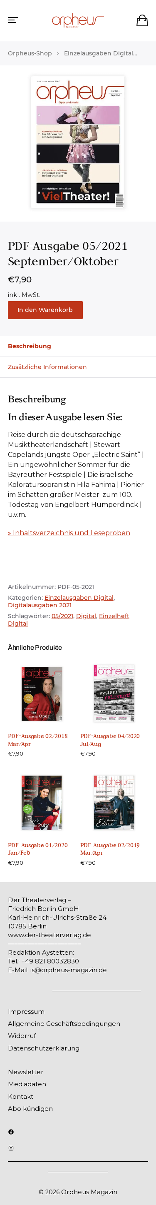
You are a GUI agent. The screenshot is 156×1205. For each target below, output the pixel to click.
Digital (86, 616)
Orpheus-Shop (30, 53)
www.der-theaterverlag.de (49, 935)
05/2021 (62, 616)
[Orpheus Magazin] (78, 20)
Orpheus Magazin (89, 1192)
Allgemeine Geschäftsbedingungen (64, 1024)
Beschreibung (29, 346)
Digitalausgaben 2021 (40, 605)
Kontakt (20, 1096)
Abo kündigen (30, 1109)
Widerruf (22, 1036)
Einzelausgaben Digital (98, 53)
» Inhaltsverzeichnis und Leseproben (69, 533)
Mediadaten (27, 1084)
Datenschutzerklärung (43, 1048)
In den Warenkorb (45, 310)
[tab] (78, 346)
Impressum (26, 1011)
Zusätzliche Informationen (47, 367)
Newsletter (25, 1072)
